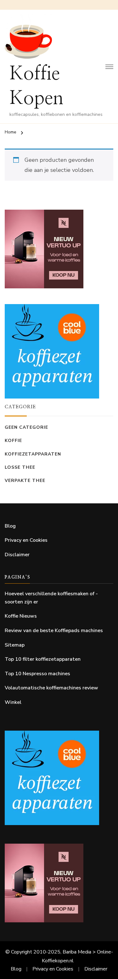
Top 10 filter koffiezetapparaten (43, 659)
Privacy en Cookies (26, 540)
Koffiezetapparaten (33, 454)
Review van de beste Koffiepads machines (54, 630)
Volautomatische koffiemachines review (51, 687)
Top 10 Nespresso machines (37, 673)
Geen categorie (26, 427)
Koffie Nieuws (21, 616)
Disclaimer (17, 554)
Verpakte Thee (25, 481)
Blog (10, 526)
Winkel (13, 702)
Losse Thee (20, 467)
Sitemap (15, 645)
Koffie (13, 441)
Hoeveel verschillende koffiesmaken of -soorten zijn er (51, 597)
